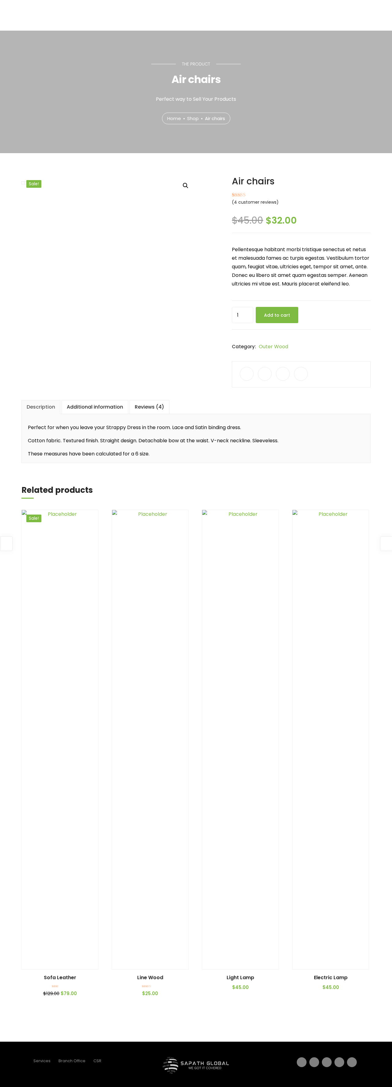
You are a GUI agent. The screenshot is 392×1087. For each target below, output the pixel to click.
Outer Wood (273, 346)
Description (41, 406)
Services (42, 1061)
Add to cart (277, 315)
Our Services (293, 14)
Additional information (95, 406)
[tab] (40, 407)
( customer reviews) (255, 202)
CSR (97, 1061)
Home (229, 14)
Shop (193, 118)
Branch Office (71, 1061)
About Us (257, 14)
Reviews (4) (149, 406)
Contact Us (338, 14)
